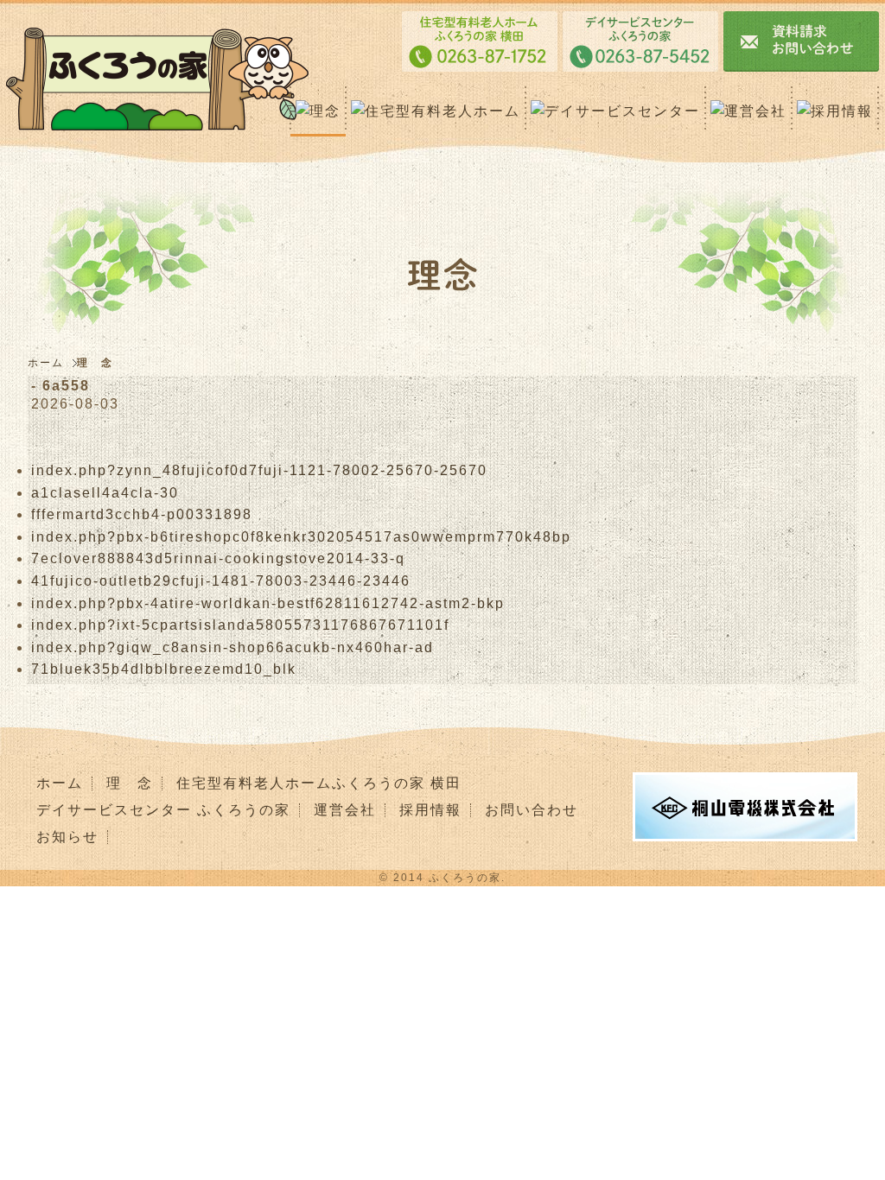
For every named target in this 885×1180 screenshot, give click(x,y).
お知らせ (67, 836)
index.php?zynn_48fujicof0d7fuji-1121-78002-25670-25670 (259, 470)
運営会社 (345, 810)
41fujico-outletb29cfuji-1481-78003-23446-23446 (221, 581)
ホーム (48, 363)
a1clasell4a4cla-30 (105, 492)
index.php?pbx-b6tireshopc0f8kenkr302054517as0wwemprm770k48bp (301, 537)
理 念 (129, 783)
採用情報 (430, 810)
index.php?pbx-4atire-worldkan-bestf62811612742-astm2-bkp (268, 603)
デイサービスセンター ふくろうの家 (163, 810)
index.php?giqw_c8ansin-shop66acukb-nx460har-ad (232, 647)
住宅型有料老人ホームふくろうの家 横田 (319, 783)
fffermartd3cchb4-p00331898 (141, 514)
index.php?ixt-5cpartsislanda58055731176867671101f (240, 625)
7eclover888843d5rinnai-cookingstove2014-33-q (218, 558)
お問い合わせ (531, 810)
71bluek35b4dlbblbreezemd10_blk (163, 669)
